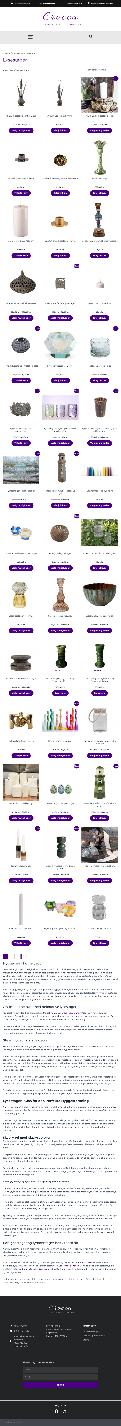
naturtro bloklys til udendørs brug (31, 1269)
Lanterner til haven (69, 1266)
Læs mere (60, 693)
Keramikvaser (85, 1262)
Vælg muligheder (21, 130)
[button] (30, 37)
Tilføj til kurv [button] (60, 130)
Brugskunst (18, 53)
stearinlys (67, 1046)
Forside (6, 53)
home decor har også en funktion (69, 1013)
